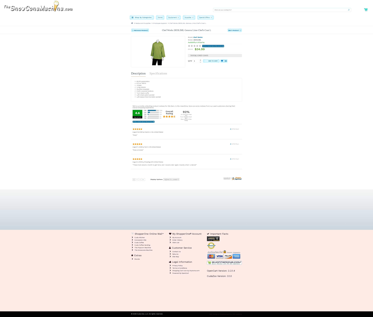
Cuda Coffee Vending (142, 245)
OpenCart (185, 273)
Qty (190, 61)
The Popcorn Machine (143, 248)
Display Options (156, 179)
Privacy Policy (177, 265)
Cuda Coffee (139, 242)
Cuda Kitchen (140, 237)
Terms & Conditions (179, 268)
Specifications (158, 73)
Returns (175, 254)
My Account (353, 4)
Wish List (175, 242)
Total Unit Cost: (199, 55)
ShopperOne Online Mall (324, 4)
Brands (137, 259)
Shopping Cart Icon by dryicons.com (186, 271)
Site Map (175, 257)
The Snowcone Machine (143, 250)
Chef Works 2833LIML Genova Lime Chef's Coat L (187, 23)
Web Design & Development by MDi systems (225, 314)
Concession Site (140, 240)
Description (138, 73)
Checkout (365, 4)
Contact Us (176, 251)
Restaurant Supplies (143, 23)
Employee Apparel (160, 23)
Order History (177, 240)
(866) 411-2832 (341, 4)
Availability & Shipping (196, 42)
